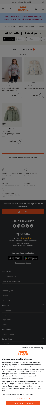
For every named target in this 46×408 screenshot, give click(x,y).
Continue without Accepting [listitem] (32, 348)
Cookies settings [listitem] (23, 398)
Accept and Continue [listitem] (23, 403)
